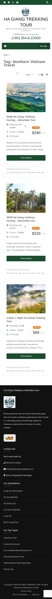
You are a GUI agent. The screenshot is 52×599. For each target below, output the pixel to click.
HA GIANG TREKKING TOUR (29, 585)
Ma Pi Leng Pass (11, 522)
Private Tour (9, 569)
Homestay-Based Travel (14, 557)
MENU (42, 46)
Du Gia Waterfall (11, 497)
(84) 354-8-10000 (13, 463)
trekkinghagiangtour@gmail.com (19, 469)
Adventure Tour (10, 538)
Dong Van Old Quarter (15, 126)
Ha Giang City (15, 326)
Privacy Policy (26, 591)
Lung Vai (7, 516)
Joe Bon (35, 587)
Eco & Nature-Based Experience (18, 550)
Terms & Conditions (20, 594)
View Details (26, 158)
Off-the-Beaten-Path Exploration (17, 563)
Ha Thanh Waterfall (12, 510)
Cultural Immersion (12, 544)
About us (36, 594)
